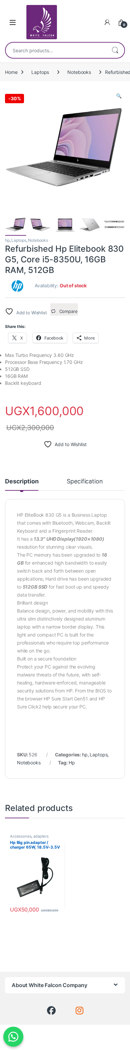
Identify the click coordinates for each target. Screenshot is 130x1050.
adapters (41, 836)
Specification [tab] (85, 481)
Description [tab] (21, 481)
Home (11, 72)
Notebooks (79, 72)
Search (115, 50)
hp (7, 240)
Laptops (40, 72)
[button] (119, 96)
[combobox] (56, 50)
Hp (72, 762)
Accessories (20, 836)
